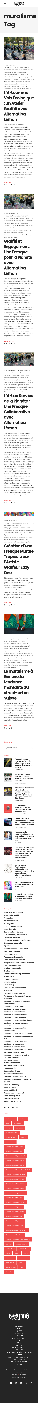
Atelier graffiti (9, 67)
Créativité (7, 225)
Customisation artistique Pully (14, 1207)
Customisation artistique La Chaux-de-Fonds (18, 1170)
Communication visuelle (13, 926)
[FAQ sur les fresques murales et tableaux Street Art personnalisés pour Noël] (8, 777)
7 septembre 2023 (9, 520)
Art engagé (7, 528)
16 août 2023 (8, 639)
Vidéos (19, 1364)
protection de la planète (22, 235)
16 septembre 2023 (20, 814)
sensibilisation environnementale (14, 89)
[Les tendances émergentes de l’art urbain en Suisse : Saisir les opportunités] (8, 808)
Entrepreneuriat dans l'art (13, 943)
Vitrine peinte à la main (12, 1101)
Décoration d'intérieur (12, 937)
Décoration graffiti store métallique (17, 940)
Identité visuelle (23, 1258)
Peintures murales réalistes (14, 1065)
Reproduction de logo (12, 1071)
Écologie (19, 532)
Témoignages (19, 1348)
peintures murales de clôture (15, 1017)
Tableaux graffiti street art (14, 1093)
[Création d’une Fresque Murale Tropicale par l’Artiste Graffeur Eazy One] (19, 514)
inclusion (30, 655)
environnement (28, 535)
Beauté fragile (20, 530)
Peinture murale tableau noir (14, 993)
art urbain (22, 528)
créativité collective (10, 77)
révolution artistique (10, 662)
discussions (7, 646)
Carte (19, 1345)
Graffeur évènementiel (12, 968)
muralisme (7, 86)
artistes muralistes (22, 641)
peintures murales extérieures (15, 1047)
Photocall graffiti (10, 1068)
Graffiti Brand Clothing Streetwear (17, 974)
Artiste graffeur (18, 1123)
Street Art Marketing (11, 1084)
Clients (19, 1333)
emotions (7, 648)
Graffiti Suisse (9, 976)
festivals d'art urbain (16, 653)
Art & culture (8, 918)
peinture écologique (10, 387)
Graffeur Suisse (10, 971)
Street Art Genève (11, 1267)
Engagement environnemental (13, 535)
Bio (19, 1329)
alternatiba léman (24, 70)
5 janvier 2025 (19, 769)
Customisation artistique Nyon (14, 1197)
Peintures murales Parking (14, 1052)
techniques (18, 665)
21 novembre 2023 (20, 783)
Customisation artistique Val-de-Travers (16, 1230)
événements (24, 648)
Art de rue (23, 1118)
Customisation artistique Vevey (14, 1235)
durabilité (21, 646)
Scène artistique (22, 662)
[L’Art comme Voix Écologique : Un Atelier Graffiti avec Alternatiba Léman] (19, 48)
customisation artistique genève (15, 1165)
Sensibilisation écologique (12, 389)
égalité (27, 646)
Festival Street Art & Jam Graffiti (16, 949)
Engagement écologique (25, 225)
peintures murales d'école (14, 1006)
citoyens (6, 643)
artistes (13, 641)
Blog (19, 1340)
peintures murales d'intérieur (15, 1009)
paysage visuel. (9, 660)
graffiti (6, 539)
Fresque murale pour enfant (14, 960)
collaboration (19, 1128)
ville (28, 542)
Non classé (8, 990)
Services (19, 1336)
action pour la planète (11, 70)
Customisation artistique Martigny (15, 1179)
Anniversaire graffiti (11, 915)
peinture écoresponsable (19, 86)
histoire (16, 655)
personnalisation (10, 1262)
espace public (14, 648)
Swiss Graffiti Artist (11, 1090)
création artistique (11, 1137)
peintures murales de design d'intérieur (19, 1020)
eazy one (20, 77)
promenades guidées (21, 660)
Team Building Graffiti (12, 1096)
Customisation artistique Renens (15, 1211)
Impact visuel (8, 84)
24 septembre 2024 (10, 65)
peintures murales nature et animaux (18, 1050)
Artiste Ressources (11, 921)
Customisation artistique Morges (15, 1188)
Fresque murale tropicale (12, 537)
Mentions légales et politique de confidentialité (18, 1359)
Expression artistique (26, 228)
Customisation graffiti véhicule (15, 935)
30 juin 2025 (18, 843)
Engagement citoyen (24, 380)
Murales (18, 658)
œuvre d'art (9, 1272)
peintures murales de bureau (15, 1012)
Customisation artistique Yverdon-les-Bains (18, 1239)
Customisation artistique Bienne (14, 1146)
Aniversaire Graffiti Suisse (13, 912)
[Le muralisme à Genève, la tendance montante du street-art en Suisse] (19, 624)
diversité (14, 646)
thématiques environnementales (14, 392)
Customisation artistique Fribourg (15, 1160)
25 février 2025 (19, 860)
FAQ (19, 1343)
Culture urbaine (10, 1142)
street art (28, 89)
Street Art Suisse (10, 1087)
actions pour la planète (11, 373)
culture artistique (22, 643)
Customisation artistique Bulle (14, 1151)
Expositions (8, 946)
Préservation (20, 539)
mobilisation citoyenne (20, 84)
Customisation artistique (13, 932)
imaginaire (22, 655)
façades (6, 653)
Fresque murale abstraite (13, 523)
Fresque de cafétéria (12, 951)
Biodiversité (23, 72)
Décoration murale (10, 532)
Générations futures (26, 537)
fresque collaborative (17, 81)
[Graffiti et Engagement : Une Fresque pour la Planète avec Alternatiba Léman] (19, 201)
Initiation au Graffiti (21, 67)
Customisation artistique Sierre (14, 1221)
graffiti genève (10, 1258)
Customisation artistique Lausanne (15, 1174)
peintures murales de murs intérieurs (18, 1033)
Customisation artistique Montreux (15, 1183)
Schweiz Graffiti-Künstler (13, 1074)
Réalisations (19, 1338)
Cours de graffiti (10, 929)
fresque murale (10, 1248)
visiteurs (13, 667)
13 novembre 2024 (20, 827)
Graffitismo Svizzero (11, 979)
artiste (7, 1123)
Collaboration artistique (12, 1132)
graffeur (17, 1253)
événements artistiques (19, 79)
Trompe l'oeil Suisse (11, 1098)
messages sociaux (10, 658)
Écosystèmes (27, 532)
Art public (15, 528)
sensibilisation (8, 237)
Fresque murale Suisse (22, 639)
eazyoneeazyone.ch (19, 1374)
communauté (24, 74)
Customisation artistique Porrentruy (15, 1202)
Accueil (19, 1326)
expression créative (24, 651)
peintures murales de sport (14, 1044)
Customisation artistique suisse (14, 1225)
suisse (13, 665)
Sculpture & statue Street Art (15, 1077)
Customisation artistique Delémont (15, 1156)
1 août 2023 (18, 877)
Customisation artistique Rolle (14, 1216)
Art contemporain (10, 1118)
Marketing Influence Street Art (15, 988)
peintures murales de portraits (15, 1041)
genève (27, 81)
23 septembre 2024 (20, 889)
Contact (19, 1350)
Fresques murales (24, 1248)
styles (8, 665)
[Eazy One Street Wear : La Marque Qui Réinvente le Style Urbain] (8, 885)
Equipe (19, 1331)
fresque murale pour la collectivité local (19, 962)
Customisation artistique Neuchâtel (15, 1193)
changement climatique (11, 74)
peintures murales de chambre (15, 1015)
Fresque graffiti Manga (12, 954)
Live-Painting (9, 985)
